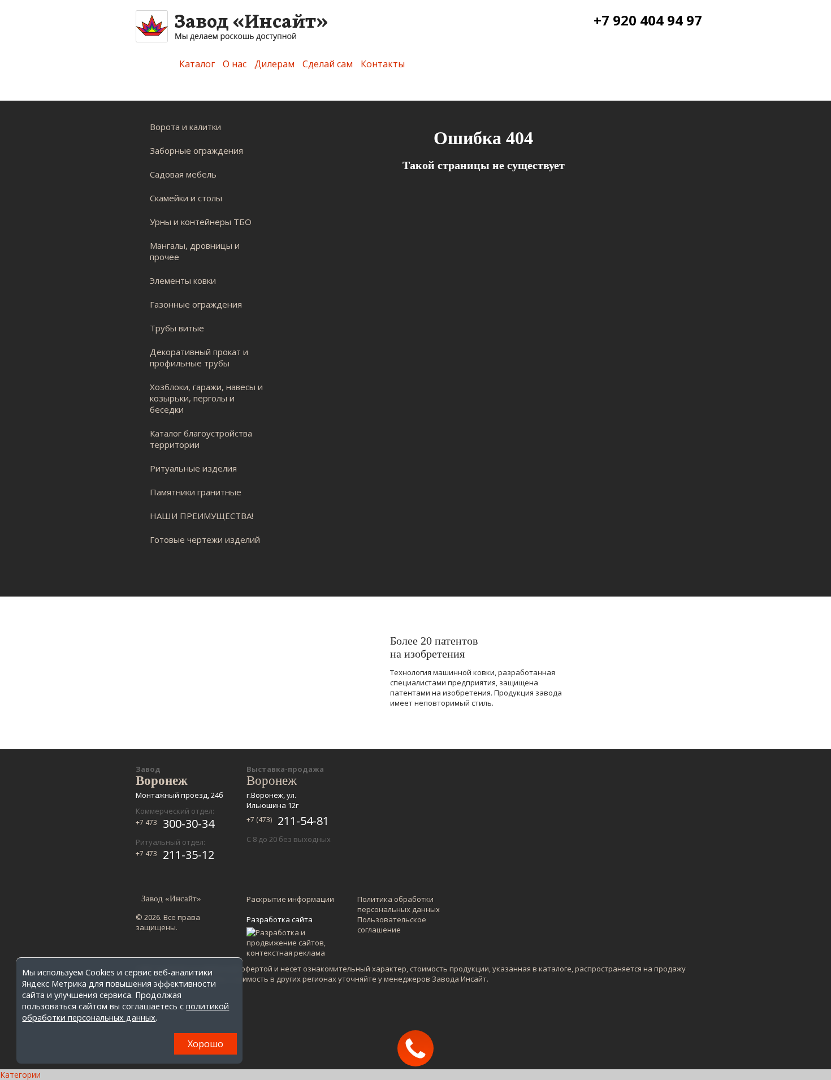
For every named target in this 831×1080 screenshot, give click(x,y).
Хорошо (205, 1044)
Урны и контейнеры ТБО (201, 221)
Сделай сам (327, 64)
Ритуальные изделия (193, 468)
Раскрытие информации (290, 899)
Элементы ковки (183, 280)
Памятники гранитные (195, 492)
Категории (20, 1074)
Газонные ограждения (196, 304)
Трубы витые (177, 328)
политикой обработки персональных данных (125, 1012)
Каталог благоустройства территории (201, 438)
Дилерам (274, 64)
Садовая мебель (183, 174)
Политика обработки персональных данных (398, 904)
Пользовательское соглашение (391, 924)
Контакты (383, 64)
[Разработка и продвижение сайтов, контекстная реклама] (291, 942)
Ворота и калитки (185, 126)
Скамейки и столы (186, 198)
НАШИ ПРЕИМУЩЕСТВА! (201, 515)
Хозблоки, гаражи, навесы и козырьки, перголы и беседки (206, 398)
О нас (234, 64)
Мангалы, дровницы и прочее (195, 251)
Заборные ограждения (196, 150)
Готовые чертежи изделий (205, 539)
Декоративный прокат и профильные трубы (199, 357)
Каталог (197, 64)
